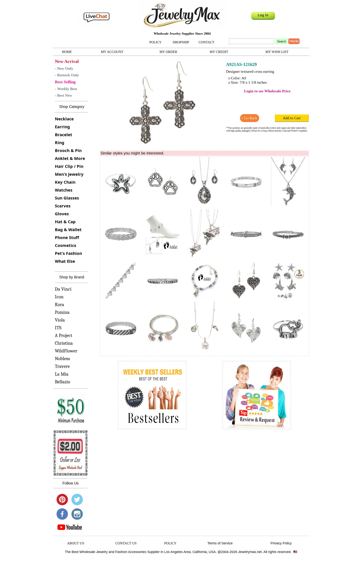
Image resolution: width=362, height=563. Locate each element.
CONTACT (206, 42)
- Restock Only (67, 75)
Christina (64, 343)
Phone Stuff (67, 237)
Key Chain (65, 182)
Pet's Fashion (68, 253)
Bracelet (63, 134)
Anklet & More (70, 158)
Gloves (62, 213)
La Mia (61, 374)
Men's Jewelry (69, 174)
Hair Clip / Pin (69, 166)
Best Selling (65, 81)
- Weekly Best (66, 89)
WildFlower (66, 351)
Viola (60, 320)
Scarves (63, 206)
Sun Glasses (67, 198)
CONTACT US (126, 543)
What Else (65, 261)
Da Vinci (63, 289)
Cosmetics (65, 245)
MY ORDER (168, 52)
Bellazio (62, 381)
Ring (59, 142)
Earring (62, 126)
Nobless (62, 358)
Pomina (62, 312)
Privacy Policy (281, 543)
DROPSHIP (181, 42)
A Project (63, 335)
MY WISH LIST (276, 52)
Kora (59, 304)
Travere (62, 366)
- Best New (63, 95)
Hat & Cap (65, 221)
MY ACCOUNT (112, 52)
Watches (63, 190)
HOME (67, 52)
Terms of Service (220, 543)
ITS (58, 327)
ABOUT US (75, 543)
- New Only (64, 68)
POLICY (155, 42)
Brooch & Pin (68, 150)
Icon (59, 296)
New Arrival (67, 61)
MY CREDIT (219, 52)
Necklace (64, 118)
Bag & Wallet (68, 229)
